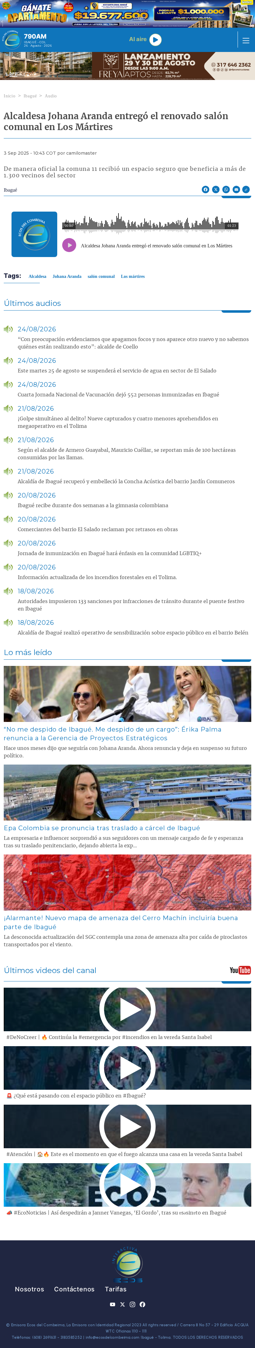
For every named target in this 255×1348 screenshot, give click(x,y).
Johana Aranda (67, 276)
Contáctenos (74, 1289)
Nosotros (29, 1289)
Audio (51, 96)
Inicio (10, 96)
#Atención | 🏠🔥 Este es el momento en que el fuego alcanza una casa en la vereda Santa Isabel (124, 1154)
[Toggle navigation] (244, 40)
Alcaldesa (37, 276)
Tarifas (116, 1289)
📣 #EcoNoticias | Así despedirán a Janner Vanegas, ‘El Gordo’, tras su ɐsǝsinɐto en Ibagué (116, 1212)
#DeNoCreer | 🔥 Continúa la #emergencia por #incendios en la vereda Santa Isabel (109, 1037)
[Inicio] (12, 40)
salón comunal (101, 276)
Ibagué (30, 96)
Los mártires (133, 276)
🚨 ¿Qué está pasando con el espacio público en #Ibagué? (76, 1095)
